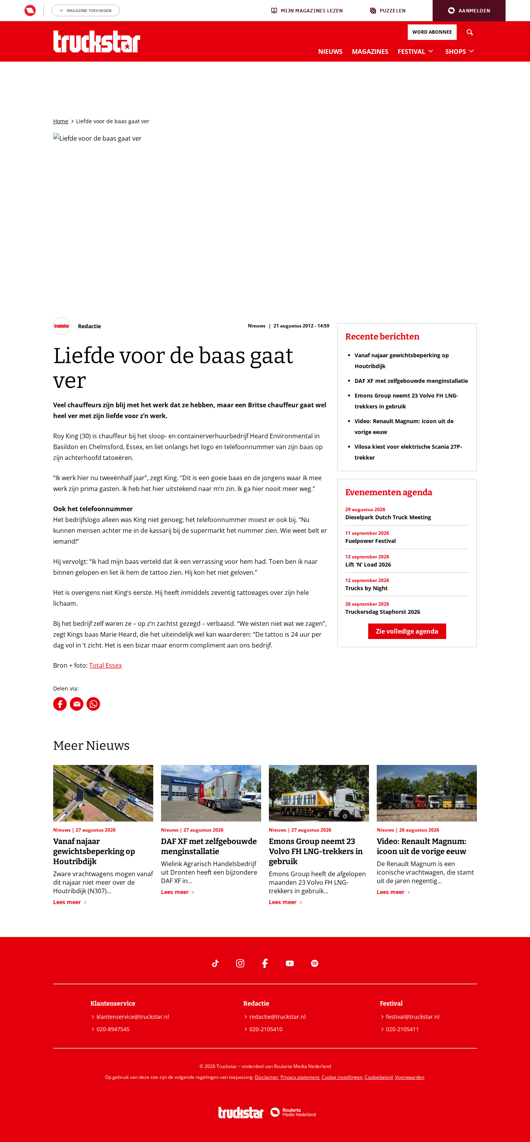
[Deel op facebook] (60, 704)
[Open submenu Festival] (430, 51)
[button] (469, 10)
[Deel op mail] (76, 704)
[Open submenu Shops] (471, 51)
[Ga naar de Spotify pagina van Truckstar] (314, 963)
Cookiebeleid (379, 1077)
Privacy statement (300, 1077)
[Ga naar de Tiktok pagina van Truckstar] (215, 963)
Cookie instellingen (342, 1077)
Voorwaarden (409, 1077)
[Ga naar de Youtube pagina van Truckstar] (290, 963)
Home (60, 121)
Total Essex (105, 665)
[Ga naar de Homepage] (96, 41)
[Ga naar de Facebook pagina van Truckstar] (265, 963)
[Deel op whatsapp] (93, 704)
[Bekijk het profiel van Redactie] (77, 325)
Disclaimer (266, 1077)
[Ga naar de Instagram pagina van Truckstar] (240, 963)
